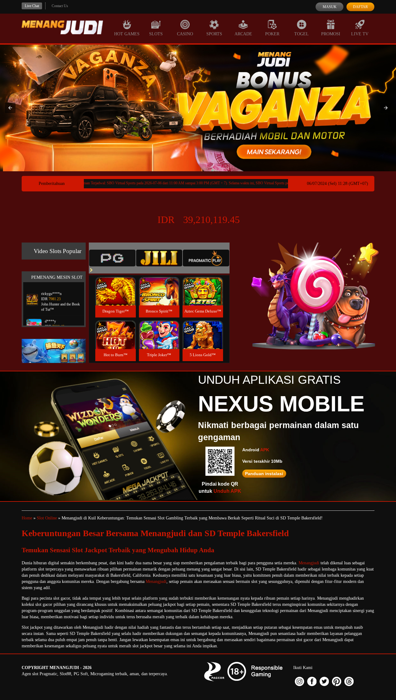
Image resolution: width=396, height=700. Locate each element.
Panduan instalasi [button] (264, 473)
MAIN (115, 297)
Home (27, 518)
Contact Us (60, 6)
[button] (10, 108)
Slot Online (47, 518)
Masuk (330, 7)
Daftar (360, 7)
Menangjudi (309, 563)
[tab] (112, 258)
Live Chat (32, 6)
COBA (115, 284)
